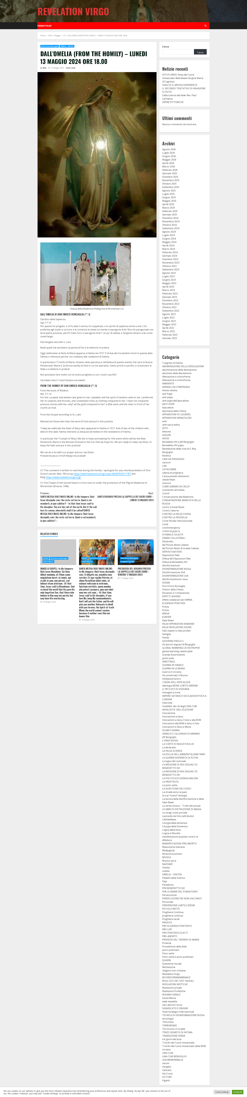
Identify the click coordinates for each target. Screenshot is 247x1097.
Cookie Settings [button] (222, 1092)
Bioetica (166, 455)
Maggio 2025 (169, 200)
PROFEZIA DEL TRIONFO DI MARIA (180, 939)
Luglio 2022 (168, 317)
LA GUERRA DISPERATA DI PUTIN (180, 757)
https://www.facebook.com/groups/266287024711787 (102, 473)
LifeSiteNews (169, 819)
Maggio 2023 (169, 283)
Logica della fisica (171, 829)
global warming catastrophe (177, 651)
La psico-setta (169, 785)
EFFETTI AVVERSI (171, 596)
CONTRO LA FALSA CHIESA (176, 514)
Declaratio (167, 541)
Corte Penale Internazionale (177, 520)
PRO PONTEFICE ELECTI (175, 932)
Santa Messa (48, 562)
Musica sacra (169, 860)
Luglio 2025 (168, 194)
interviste (167, 702)
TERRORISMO (169, 1025)
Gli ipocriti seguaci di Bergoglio (178, 644)
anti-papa (167, 397)
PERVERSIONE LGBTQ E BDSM (178, 905)
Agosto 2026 (169, 149)
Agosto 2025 (169, 190)
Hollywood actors (171, 678)
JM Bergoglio (169, 737)
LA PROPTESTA (170, 781)
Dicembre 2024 (170, 218)
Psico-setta (168, 953)
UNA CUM (167, 1053)
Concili (165, 493)
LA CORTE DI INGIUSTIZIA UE (178, 744)
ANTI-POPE (168, 404)
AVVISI (45, 558)
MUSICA (166, 857)
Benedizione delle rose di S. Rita (179, 448)
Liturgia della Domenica (175, 826)
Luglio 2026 (168, 152)
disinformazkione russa (175, 579)
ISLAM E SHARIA (171, 730)
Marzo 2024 (168, 248)
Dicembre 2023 (170, 259)
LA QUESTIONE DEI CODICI (176, 788)
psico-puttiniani (170, 950)
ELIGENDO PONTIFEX (173, 603)
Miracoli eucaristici (172, 853)
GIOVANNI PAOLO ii (172, 641)
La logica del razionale (174, 761)
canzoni (166, 462)
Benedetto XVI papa (173, 445)
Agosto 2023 (169, 273)
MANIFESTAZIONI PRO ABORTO (179, 843)
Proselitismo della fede (174, 946)
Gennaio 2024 (169, 255)
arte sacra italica (171, 424)
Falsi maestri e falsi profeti (176, 630)
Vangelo (166, 1066)
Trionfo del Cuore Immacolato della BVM (184, 1046)
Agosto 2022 (169, 314)
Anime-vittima (169, 390)
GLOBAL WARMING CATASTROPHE (181, 647)
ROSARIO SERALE (171, 994)
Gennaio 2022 (169, 338)
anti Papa (167, 393)
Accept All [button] (238, 1092)
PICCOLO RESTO (171, 908)
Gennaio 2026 (169, 173)
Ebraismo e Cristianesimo (176, 592)
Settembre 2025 (170, 187)
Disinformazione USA (173, 572)
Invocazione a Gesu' (173, 716)
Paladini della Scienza (173, 877)
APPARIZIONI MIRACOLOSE (177, 417)
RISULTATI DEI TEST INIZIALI (178, 980)
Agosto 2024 (169, 231)
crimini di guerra (171, 531)
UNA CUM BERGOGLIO (174, 1056)
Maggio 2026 (169, 159)
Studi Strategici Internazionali (178, 1011)
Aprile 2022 (168, 327)
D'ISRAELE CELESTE (172, 534)
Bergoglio (167, 452)
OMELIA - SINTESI (66, 46)
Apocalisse (168, 407)
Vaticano (167, 1070)
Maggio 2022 (169, 324)
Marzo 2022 (168, 331)
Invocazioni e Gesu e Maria (176, 726)
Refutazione (168, 967)
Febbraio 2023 (170, 293)
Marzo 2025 (168, 207)
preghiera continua (172, 915)
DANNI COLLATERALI (173, 538)
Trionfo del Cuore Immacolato (178, 1042)
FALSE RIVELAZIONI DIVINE (177, 627)
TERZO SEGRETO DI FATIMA (177, 1032)
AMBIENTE (168, 383)
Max (44, 68)
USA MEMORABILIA (172, 1059)
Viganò (166, 1080)
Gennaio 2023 (169, 297)
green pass (168, 658)
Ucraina (166, 1049)
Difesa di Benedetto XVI (174, 562)
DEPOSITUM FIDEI (172, 551)
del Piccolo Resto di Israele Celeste (180, 548)
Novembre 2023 (170, 262)
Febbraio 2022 (170, 334)
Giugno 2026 (169, 156)
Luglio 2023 (168, 276)
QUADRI (166, 960)
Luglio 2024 (168, 235)
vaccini (165, 1063)
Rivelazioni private (172, 987)
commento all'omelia (173, 489)
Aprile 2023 (168, 286)
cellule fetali (168, 479)
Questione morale (172, 963)
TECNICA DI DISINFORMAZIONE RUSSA (183, 1015)
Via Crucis (167, 1073)
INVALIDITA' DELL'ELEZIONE (177, 709)
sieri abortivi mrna (172, 1004)
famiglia (166, 634)
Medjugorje (168, 850)
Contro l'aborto (170, 510)
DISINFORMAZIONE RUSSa (176, 568)
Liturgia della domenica (174, 823)
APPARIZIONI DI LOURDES (176, 414)
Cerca (165, 46)
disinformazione (171, 565)
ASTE (165, 428)
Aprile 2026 (168, 163)
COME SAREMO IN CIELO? (176, 486)
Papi (164, 881)
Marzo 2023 (168, 290)
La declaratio (169, 747)
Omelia (166, 867)
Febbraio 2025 (170, 211)
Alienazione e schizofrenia (176, 376)
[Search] (206, 25)
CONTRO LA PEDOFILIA (174, 517)
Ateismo (166, 431)
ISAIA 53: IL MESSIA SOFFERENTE (179, 85)
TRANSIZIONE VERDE (173, 1035)
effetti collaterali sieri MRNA (177, 599)
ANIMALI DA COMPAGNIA (176, 387)
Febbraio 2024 (170, 252)
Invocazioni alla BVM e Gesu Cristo (180, 723)
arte (164, 421)
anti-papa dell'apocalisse (175, 400)
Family (165, 637)
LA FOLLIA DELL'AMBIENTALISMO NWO (183, 754)
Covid (165, 524)
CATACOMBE (169, 469)
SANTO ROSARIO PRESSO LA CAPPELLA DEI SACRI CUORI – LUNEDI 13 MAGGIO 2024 (125, 496)
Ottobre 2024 (169, 224)
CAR (164, 465)
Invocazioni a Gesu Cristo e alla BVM (181, 720)
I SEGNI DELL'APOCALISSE (176, 682)
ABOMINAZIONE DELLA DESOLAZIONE (183, 366)
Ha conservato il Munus (175, 675)
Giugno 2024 (169, 238)
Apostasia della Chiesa (174, 411)
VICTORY (167, 1077)
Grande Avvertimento (173, 654)
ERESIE (166, 613)
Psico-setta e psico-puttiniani (177, 956)
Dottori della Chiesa (172, 589)
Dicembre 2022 (170, 300)
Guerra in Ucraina (171, 671)
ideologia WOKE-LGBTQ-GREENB (180, 685)
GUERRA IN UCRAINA (173, 668)
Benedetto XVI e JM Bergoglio (178, 441)
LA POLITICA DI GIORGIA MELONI (180, 778)
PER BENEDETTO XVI (173, 888)
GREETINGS (168, 661)
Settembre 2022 (170, 310)
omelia (165, 871)
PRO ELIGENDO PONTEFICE (177, 925)
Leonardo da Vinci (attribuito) (178, 816)
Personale (167, 901)
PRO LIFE (167, 929)
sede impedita (169, 1001)
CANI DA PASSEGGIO (173, 459)
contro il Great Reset (173, 507)
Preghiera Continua (172, 912)
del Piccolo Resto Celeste (175, 544)
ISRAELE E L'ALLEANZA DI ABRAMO (181, 733)
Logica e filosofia (171, 833)
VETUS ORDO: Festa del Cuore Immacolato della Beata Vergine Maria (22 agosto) (182, 78)
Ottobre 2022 (169, 307)
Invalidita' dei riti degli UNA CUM (179, 706)
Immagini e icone (171, 692)
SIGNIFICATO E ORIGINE (175, 1008)
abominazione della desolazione (179, 369)
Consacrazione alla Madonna (177, 496)
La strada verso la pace (174, 792)
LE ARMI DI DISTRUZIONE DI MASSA (181, 809)
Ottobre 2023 (169, 266)
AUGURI (166, 435)
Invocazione (168, 713)
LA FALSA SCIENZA (172, 750)
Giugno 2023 (169, 279)
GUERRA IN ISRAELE (173, 665)
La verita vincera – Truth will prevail (181, 805)
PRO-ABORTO (169, 936)
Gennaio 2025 (169, 214)
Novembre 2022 (170, 303)
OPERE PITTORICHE (173, 102)
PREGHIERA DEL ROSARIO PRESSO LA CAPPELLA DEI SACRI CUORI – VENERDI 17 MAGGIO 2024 (136, 552)
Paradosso (168, 884)
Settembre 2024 (170, 228)
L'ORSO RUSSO (170, 740)
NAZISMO (167, 864)
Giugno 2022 (169, 321)
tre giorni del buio (172, 1039)
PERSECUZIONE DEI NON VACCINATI (182, 898)
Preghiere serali (127, 562)
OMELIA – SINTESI (172, 874)
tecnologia (168, 1018)
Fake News (168, 620)
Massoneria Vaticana (173, 847)
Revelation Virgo (73, 11)
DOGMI (166, 582)
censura (166, 483)
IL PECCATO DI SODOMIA (175, 689)
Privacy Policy (44, 25)
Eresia (165, 606)
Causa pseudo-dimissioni (175, 476)
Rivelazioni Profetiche (173, 991)
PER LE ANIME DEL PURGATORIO (180, 891)
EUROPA (166, 617)
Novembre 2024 (170, 221)
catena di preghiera (172, 472)
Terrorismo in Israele (173, 1028)
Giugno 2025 (169, 197)
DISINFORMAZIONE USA (175, 575)
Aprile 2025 (168, 204)
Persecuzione (169, 895)
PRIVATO (167, 922)
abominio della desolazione (176, 373)
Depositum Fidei (171, 555)
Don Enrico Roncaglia (49, 46)
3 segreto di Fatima (172, 362)
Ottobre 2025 (169, 183)
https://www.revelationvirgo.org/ (63, 477)
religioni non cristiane (174, 970)
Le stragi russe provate (174, 812)
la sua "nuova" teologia (174, 795)
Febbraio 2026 (170, 170)
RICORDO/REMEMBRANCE (176, 977)
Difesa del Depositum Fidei (176, 558)
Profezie (166, 943)
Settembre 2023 (170, 269)
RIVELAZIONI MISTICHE (175, 984)
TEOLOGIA (168, 1022)
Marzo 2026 (168, 166)
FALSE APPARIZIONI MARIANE (178, 623)
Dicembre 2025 (170, 176)
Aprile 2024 (168, 245)
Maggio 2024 (169, 242)
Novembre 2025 (170, 180)
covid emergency (171, 527)
